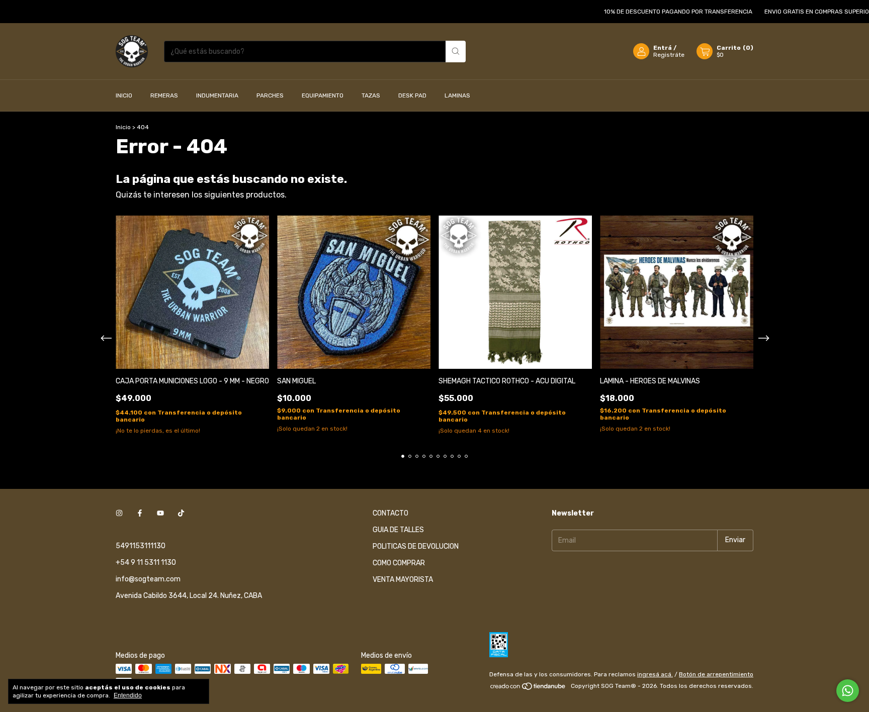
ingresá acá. (655, 674)
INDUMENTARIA (217, 95)
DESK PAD (412, 95)
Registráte (668, 54)
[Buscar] (456, 51)
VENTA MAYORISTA (403, 579)
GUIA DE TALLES (398, 530)
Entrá (662, 47)
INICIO (124, 95)
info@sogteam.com (148, 579)
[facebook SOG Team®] (139, 513)
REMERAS (164, 95)
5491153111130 (140, 546)
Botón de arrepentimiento (716, 674)
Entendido (128, 695)
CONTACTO (390, 513)
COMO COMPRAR (399, 563)
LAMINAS (457, 95)
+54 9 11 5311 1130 (146, 562)
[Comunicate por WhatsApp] (847, 690)
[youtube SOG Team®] (160, 513)
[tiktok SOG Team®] (181, 513)
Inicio (123, 127)
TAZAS (371, 95)
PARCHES (270, 95)
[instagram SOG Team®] (119, 513)
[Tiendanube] (528, 688)
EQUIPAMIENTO (322, 95)
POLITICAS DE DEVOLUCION (416, 546)
